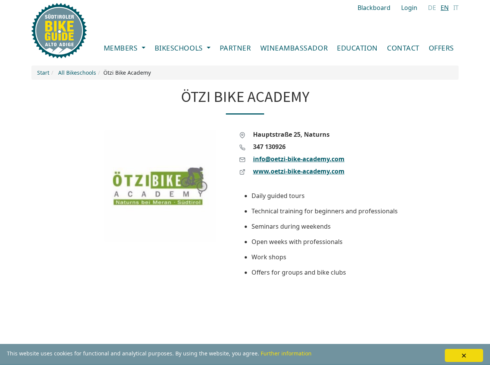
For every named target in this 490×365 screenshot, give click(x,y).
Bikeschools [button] (180, 47)
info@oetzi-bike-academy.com (299, 159)
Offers (441, 47)
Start (43, 72)
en (445, 7)
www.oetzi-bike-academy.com (299, 171)
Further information (286, 353)
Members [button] (122, 47)
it (456, 7)
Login (409, 7)
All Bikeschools (77, 72)
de (432, 7)
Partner (235, 47)
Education (357, 47)
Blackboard (374, 7)
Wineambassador (294, 47)
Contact (403, 47)
